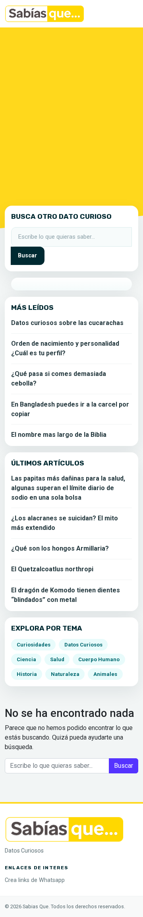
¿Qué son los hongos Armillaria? (60, 548)
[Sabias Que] (64, 828)
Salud (57, 659)
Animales (105, 674)
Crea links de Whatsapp (35, 880)
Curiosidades (33, 645)
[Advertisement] (71, 115)
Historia (27, 674)
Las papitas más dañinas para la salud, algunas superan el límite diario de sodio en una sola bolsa (68, 488)
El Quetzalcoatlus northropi (52, 569)
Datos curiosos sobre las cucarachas (67, 323)
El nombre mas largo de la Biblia (58, 434)
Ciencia (26, 659)
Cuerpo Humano (99, 659)
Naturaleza (65, 674)
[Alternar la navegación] (127, 14)
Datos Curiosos (83, 645)
